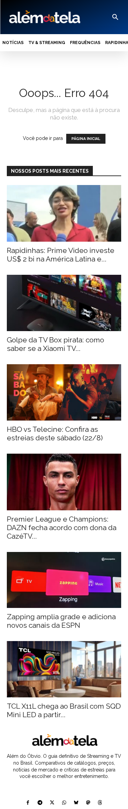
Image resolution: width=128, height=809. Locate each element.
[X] (52, 803)
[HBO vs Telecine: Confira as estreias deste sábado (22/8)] (64, 392)
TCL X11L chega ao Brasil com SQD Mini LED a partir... (64, 710)
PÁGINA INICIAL (85, 139)
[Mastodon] (88, 803)
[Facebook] (28, 803)
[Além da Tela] (44, 17)
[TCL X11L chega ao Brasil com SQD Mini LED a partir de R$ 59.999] (64, 669)
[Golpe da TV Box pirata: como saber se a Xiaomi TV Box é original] (64, 303)
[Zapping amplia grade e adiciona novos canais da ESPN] (64, 580)
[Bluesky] (76, 803)
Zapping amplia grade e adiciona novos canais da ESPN (61, 620)
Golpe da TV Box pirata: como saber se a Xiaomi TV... (55, 344)
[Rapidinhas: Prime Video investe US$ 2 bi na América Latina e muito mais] (64, 213)
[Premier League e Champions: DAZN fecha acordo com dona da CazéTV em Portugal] (64, 482)
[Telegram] (40, 803)
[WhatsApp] (64, 803)
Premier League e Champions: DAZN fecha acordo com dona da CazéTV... (61, 527)
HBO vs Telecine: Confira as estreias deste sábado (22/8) (55, 433)
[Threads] (100, 803)
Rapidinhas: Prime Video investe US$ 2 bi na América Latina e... (60, 254)
